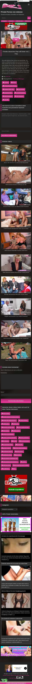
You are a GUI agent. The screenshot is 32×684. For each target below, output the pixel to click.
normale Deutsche (20, 92)
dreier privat (6, 430)
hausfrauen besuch (7, 451)
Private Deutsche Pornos (10, 85)
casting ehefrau (23, 420)
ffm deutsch (5, 441)
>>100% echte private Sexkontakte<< (16, 683)
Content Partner (7, 675)
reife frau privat (6, 465)
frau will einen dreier (8, 444)
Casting (6, 82)
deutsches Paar (8, 92)
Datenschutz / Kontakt (24, 675)
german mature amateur (20, 448)
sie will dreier (6, 468)
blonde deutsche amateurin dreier (11, 416)
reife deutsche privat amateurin (10, 461)
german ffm (19, 444)
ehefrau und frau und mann (9, 437)
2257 (12, 678)
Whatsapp (27, 21)
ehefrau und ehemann (8, 434)
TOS (10, 678)
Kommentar (4, 372)
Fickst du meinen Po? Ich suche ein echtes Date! (14, 563)
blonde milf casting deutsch (9, 420)
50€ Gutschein (19, 21)
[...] (8, 559)
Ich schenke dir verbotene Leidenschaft (12, 618)
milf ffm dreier (19, 451)
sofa (14, 468)
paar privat (18, 454)
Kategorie (4, 21)
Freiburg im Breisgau (18, 79)
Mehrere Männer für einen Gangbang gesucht (14, 591)
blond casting (6, 413)
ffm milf (14, 441)
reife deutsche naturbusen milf (10, 458)
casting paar (6, 423)
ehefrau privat (16, 430)
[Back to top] (27, 679)
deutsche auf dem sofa (8, 427)
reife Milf (6, 99)
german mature (6, 448)
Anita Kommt (21, 89)
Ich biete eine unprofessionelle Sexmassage (13, 536)
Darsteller (11, 21)
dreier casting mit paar (23, 427)
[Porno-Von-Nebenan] (13, 6)
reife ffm (24, 461)
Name (3, 392)
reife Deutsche (19, 96)
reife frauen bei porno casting (21, 465)
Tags (15, 678)
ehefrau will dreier (24, 437)
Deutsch (21, 0)
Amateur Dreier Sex (9, 89)
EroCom (8, 76)
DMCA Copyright (15, 675)
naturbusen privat (7, 454)
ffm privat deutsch (25, 441)
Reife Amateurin (8, 96)
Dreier (14, 82)
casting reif (15, 423)
